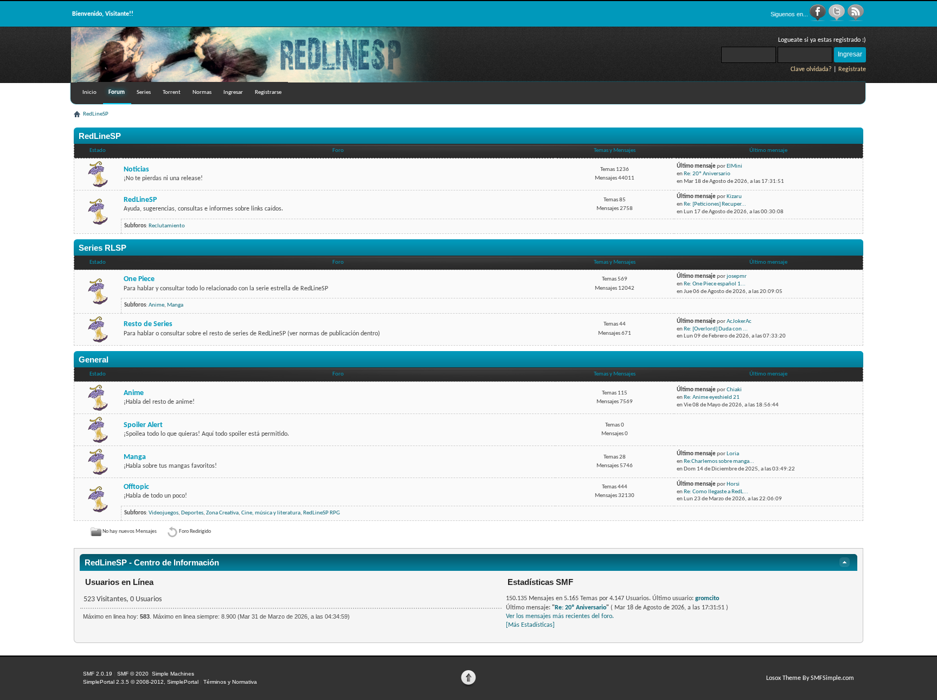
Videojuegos (163, 513)
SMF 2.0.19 (97, 674)
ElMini (734, 166)
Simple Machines (173, 674)
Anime (156, 305)
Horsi (733, 484)
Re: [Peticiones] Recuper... (715, 204)
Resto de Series (148, 324)
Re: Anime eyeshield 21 (712, 397)
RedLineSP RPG (321, 513)
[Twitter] (837, 19)
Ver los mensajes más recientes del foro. (560, 616)
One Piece (139, 279)
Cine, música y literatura (270, 513)
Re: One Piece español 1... (715, 284)
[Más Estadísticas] (530, 625)
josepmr (737, 276)
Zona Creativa (222, 513)
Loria (733, 454)
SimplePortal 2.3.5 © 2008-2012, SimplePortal (140, 682)
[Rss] (855, 19)
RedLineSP (140, 199)
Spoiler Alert (143, 425)
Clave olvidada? (811, 69)
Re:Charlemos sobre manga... (719, 461)
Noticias (136, 169)
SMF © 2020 (133, 674)
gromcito (707, 598)
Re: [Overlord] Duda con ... (716, 329)
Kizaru (734, 197)
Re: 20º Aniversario (707, 174)
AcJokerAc (739, 321)
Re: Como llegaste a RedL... (716, 492)
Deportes (192, 513)
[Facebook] (818, 19)
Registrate (852, 69)
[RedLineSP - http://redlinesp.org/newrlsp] (255, 80)
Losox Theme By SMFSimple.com (810, 678)
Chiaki (734, 390)
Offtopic (136, 487)
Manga (175, 305)
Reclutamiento (167, 226)
